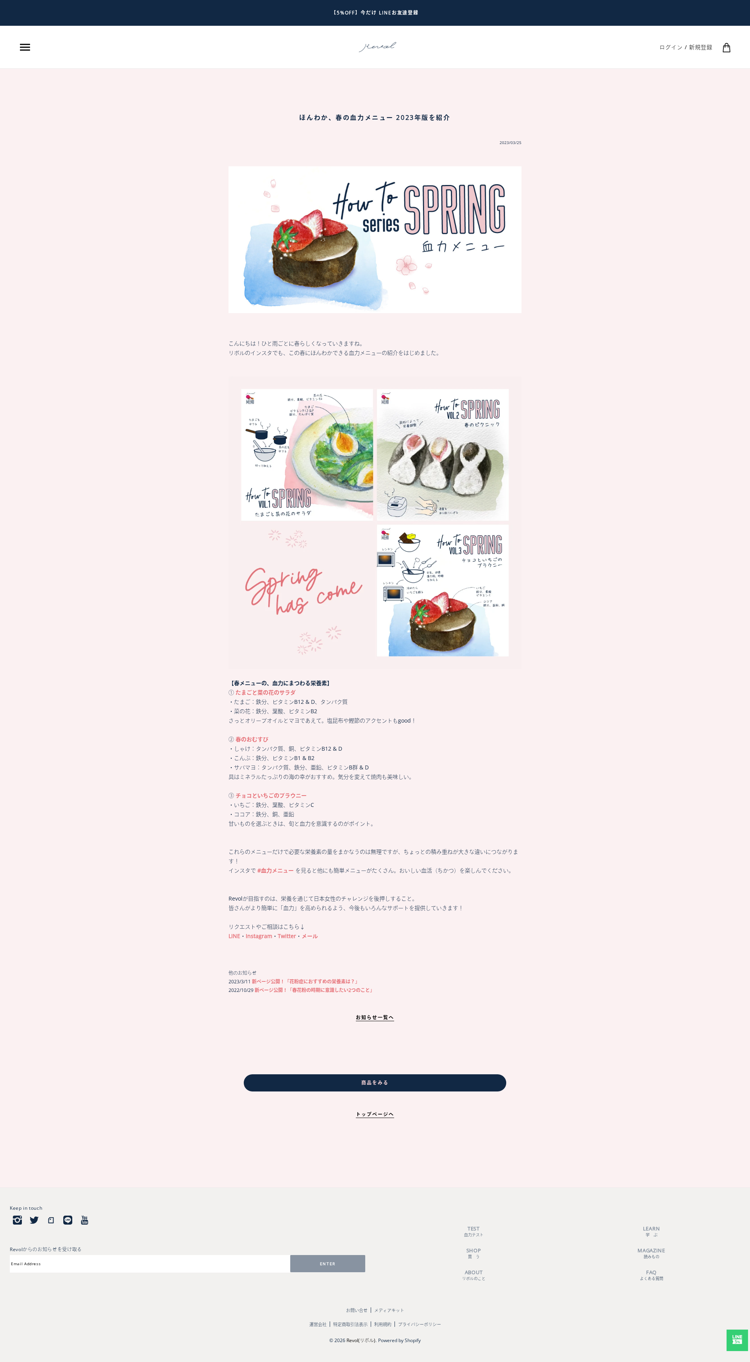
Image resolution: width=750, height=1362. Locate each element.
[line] (67, 1220)
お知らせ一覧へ (375, 1017)
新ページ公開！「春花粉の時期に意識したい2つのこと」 (314, 990)
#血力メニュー (275, 870)
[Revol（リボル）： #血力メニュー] (375, 522)
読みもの (651, 1253)
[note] (51, 1220)
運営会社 (318, 1324)
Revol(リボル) (360, 1340)
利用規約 (382, 1324)
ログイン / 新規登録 (685, 47)
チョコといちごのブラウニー (271, 795)
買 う (473, 1253)
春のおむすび (252, 739)
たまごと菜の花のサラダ (266, 692)
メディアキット (389, 1310)
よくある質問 (651, 1275)
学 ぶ (651, 1231)
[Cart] (726, 47)
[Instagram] (17, 1220)
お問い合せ (357, 1310)
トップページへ (375, 1114)
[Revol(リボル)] (377, 46)
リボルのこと (474, 1275)
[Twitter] (34, 1220)
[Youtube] (84, 1220)
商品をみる (375, 1082)
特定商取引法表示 (350, 1324)
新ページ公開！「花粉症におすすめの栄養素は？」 (305, 981)
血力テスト (474, 1231)
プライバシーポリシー (419, 1324)
